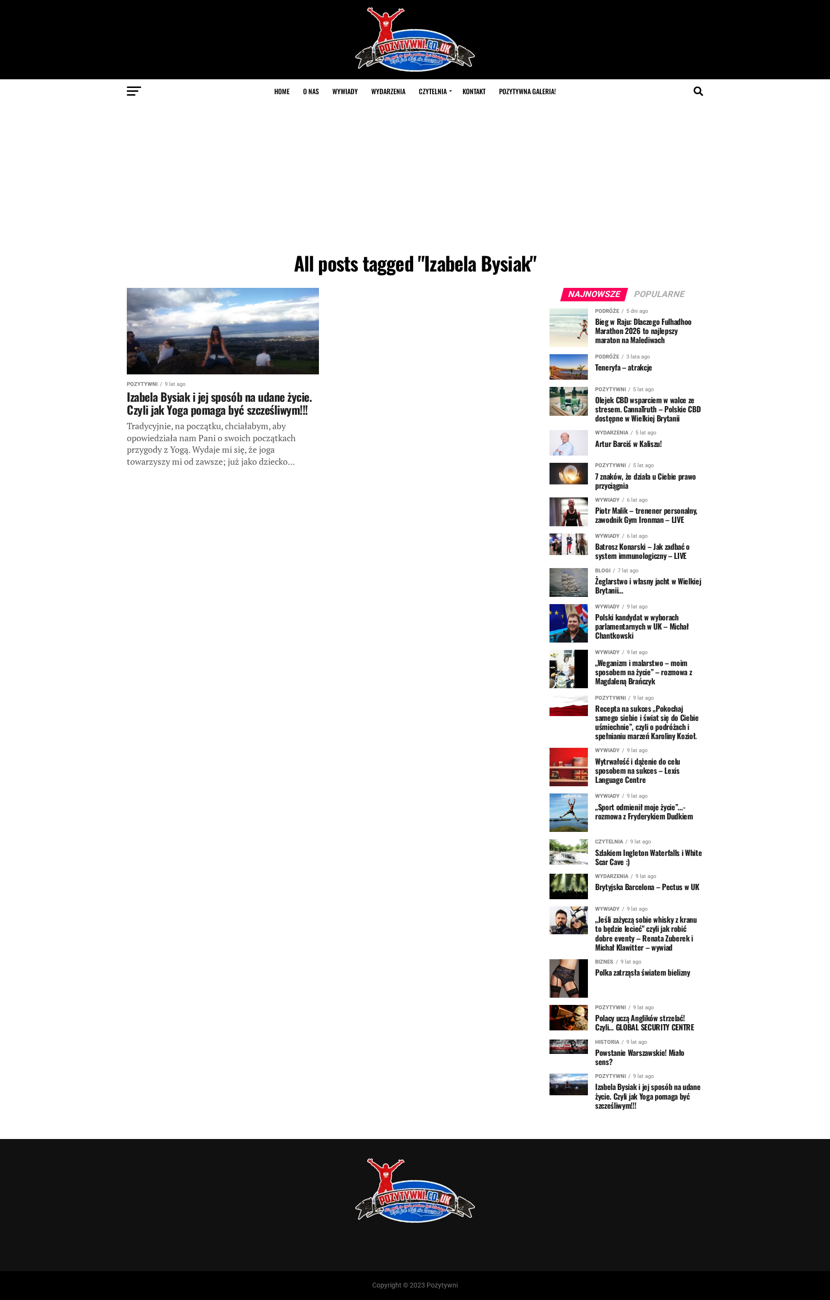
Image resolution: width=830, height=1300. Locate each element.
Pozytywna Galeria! (527, 91)
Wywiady (345, 91)
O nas (311, 91)
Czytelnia (433, 91)
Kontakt (474, 91)
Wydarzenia (388, 91)
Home (282, 91)
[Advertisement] (415, 175)
